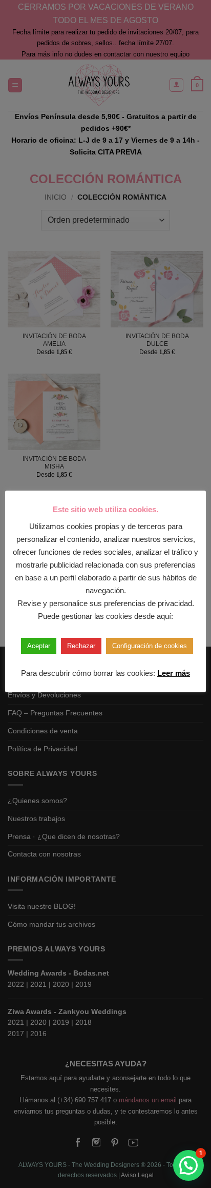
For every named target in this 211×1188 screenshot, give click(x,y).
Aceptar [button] (38, 646)
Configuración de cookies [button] (149, 646)
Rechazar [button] (81, 646)
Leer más (173, 673)
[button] (188, 1165)
